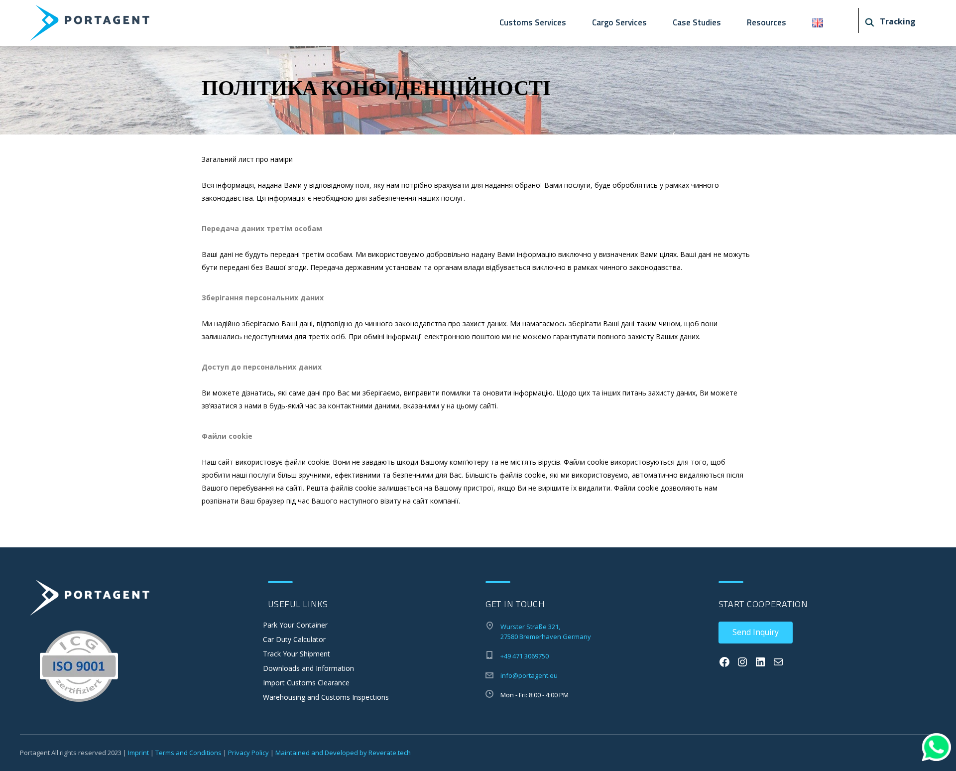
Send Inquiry (755, 632)
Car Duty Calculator (294, 639)
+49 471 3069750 (524, 655)
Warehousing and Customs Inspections (326, 697)
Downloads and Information (308, 668)
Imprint (138, 752)
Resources (766, 22)
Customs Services (532, 22)
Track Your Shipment (296, 653)
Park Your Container (295, 625)
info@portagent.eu (529, 675)
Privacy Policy (248, 752)
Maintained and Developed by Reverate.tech (343, 752)
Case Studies (697, 22)
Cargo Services (619, 22)
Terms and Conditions (188, 752)
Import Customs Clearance (306, 682)
